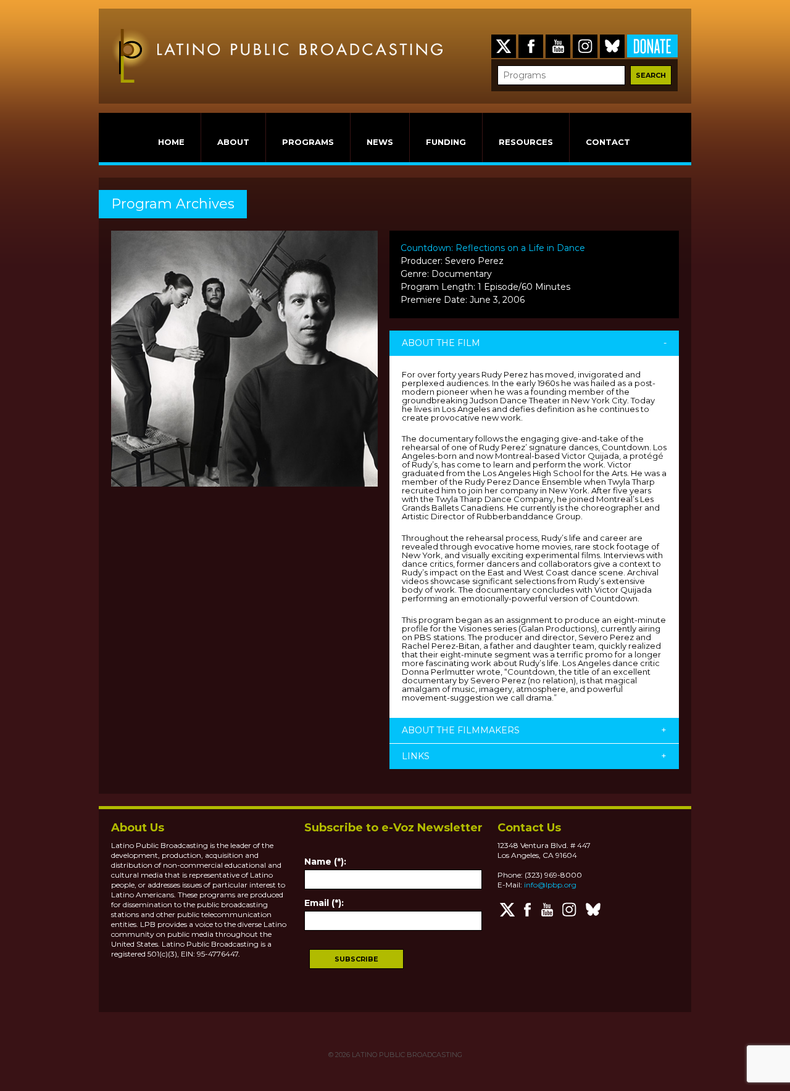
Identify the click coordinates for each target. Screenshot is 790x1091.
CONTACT (608, 142)
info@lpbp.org (550, 884)
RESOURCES (526, 142)
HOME (171, 142)
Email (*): (324, 902)
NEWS (380, 142)
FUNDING (446, 142)
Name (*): (325, 861)
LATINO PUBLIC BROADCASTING (406, 1054)
